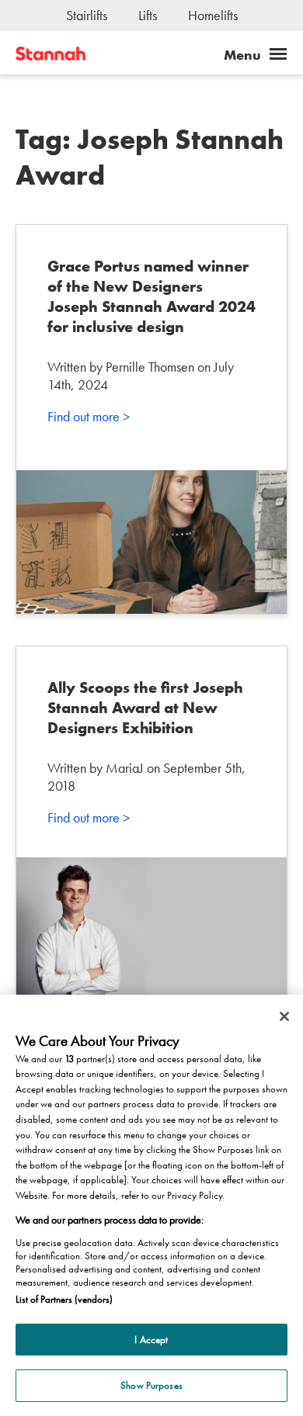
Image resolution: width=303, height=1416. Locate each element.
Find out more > (88, 416)
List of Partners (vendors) (64, 1299)
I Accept (151, 1339)
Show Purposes (151, 1385)
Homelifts (213, 15)
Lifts (147, 15)
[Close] (284, 1016)
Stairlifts (86, 15)
